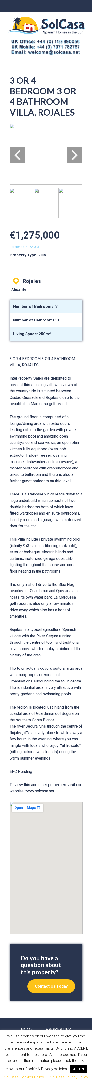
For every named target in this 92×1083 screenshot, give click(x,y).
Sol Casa (46, 25)
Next (74, 155)
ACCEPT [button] (78, 1069)
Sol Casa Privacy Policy (69, 1077)
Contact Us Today (51, 986)
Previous (17, 155)
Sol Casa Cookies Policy (24, 1077)
